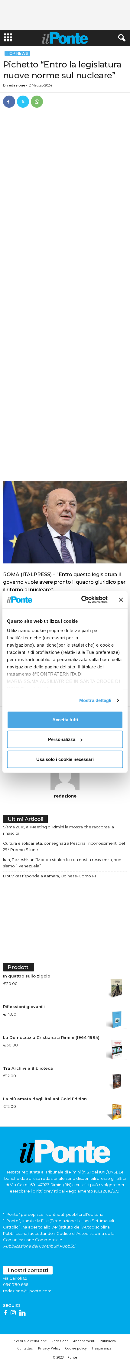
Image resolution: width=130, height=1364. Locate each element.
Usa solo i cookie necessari (65, 759)
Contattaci (25, 1348)
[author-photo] (65, 775)
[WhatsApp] (37, 102)
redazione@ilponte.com (27, 1290)
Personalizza (61, 739)
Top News (17, 53)
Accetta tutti (65, 719)
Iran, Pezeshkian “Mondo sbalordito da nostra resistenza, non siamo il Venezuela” (62, 862)
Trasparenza (101, 1348)
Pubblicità (108, 1341)
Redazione (60, 1341)
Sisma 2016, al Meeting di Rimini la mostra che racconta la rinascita (58, 830)
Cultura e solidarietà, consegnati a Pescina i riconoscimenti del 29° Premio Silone (64, 846)
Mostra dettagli (95, 700)
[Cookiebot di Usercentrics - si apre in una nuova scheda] (82, 600)
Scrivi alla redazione (30, 1341)
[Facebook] (9, 102)
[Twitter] (23, 102)
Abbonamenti (84, 1341)
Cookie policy (76, 1348)
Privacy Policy (49, 1348)
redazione (16, 85)
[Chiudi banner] (121, 600)
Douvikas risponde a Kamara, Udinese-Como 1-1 (49, 875)
